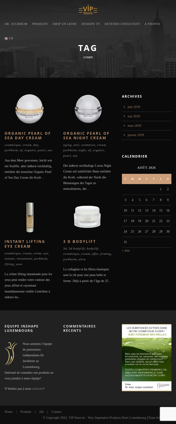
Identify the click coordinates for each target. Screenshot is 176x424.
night (82, 150)
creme (37, 253)
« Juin (126, 250)
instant (10, 258)
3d (65, 248)
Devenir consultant (122, 24)
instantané (24, 258)
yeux (19, 264)
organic (30, 150)
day (35, 145)
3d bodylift (77, 248)
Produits (40, 24)
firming (105, 253)
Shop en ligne (64, 24)
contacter (38, 388)
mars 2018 (134, 125)
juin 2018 (134, 107)
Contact (56, 411)
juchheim (11, 150)
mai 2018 (134, 116)
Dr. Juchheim (16, 24)
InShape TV (90, 24)
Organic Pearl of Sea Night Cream (86, 136)
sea (49, 150)
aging (67, 145)
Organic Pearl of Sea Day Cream (28, 136)
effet (95, 253)
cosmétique (13, 145)
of (21, 150)
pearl (42, 150)
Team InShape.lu (159, 417)
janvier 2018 (136, 135)
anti (77, 145)
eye (46, 253)
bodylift (93, 248)
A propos (152, 24)
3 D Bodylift (79, 241)
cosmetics (88, 145)
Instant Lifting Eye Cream (25, 244)
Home (8, 411)
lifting (9, 264)
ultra (82, 259)
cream (27, 145)
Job (41, 411)
